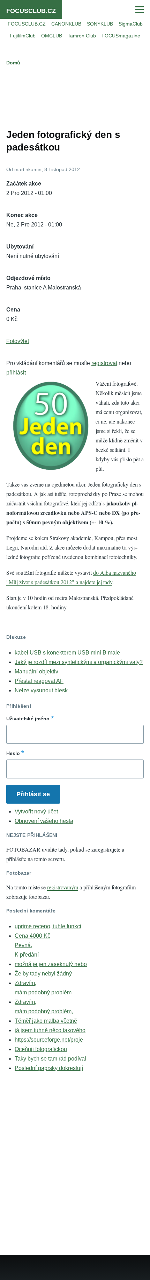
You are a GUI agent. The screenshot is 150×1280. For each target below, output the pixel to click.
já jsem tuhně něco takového (50, 1030)
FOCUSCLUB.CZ (31, 10)
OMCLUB (51, 36)
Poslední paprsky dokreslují (49, 1068)
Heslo (13, 753)
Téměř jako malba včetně (46, 1021)
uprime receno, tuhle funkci (48, 926)
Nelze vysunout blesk (41, 690)
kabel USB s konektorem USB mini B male (67, 653)
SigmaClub (131, 24)
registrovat (104, 363)
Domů (13, 62)
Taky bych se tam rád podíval (50, 1059)
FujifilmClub (23, 36)
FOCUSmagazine (121, 36)
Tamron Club (82, 36)
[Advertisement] (75, 95)
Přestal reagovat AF (39, 681)
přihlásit (16, 373)
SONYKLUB (100, 24)
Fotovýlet (17, 341)
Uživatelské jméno (28, 718)
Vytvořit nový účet (36, 811)
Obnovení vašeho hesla (44, 821)
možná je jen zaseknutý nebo (51, 964)
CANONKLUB (66, 24)
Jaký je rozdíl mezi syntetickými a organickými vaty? (79, 662)
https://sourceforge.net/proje (49, 1040)
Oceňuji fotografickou (41, 1049)
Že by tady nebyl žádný (43, 974)
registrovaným (62, 887)
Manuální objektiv (36, 671)
